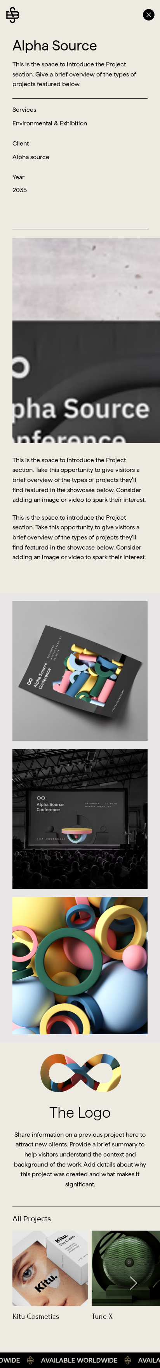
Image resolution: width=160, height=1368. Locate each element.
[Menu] (149, 15)
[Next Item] (133, 1283)
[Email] (119, 15)
